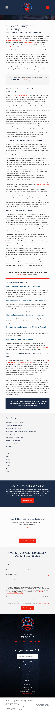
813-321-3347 (27, 637)
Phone (7, 569)
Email (29, 569)
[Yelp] (27, 641)
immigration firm (10, 47)
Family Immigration (27, 671)
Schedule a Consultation (26, 656)
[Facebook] (16, 641)
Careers (27, 665)
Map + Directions (27, 693)
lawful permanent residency (13, 51)
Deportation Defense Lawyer (27, 668)
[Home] (27, 7)
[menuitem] (27, 422)
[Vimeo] (35, 641)
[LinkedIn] (23, 641)
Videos (27, 674)
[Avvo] (39, 641)
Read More (26, 500)
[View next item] (29, 534)
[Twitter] (20, 642)
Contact (27, 680)
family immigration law (30, 42)
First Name (9, 564)
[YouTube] (31, 641)
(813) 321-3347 (31, 372)
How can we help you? (12, 579)
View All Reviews (26, 540)
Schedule (27, 677)
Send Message (27, 608)
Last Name (31, 564)
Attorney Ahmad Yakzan (22, 95)
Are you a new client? (11, 574)
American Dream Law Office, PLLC (15, 40)
